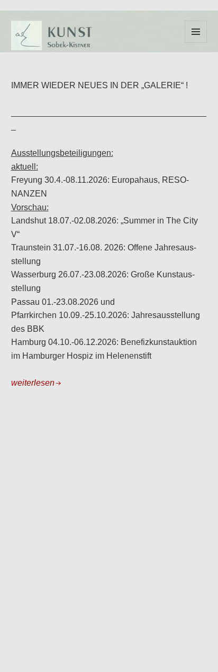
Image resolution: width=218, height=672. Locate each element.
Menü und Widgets (196, 42)
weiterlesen (32, 382)
